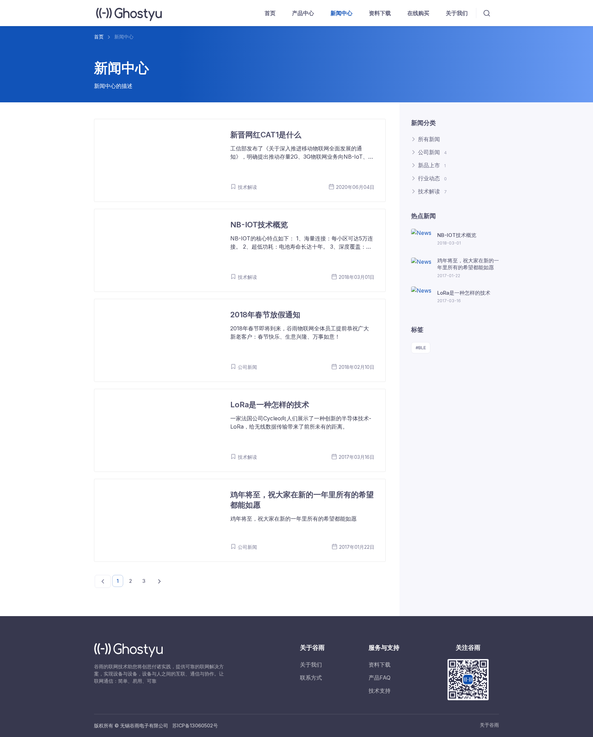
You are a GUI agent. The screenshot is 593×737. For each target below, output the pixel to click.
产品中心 (303, 13)
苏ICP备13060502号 (195, 725)
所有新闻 (429, 139)
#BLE (421, 347)
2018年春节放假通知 (265, 314)
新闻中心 (341, 13)
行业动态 (432, 178)
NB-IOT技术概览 (259, 224)
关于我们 (457, 13)
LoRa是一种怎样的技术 (269, 404)
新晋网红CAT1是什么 (265, 134)
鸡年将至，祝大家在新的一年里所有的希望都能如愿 (468, 264)
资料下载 (380, 13)
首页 (270, 13)
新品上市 (432, 165)
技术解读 (432, 191)
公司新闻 (432, 152)
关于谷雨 (489, 725)
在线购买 (418, 13)
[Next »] (159, 581)
